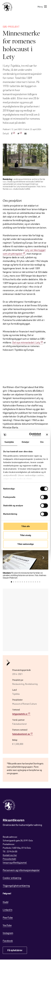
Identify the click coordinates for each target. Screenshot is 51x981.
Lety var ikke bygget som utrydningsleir (24, 251)
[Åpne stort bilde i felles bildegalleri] (25, 160)
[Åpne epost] (25, 133)
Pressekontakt (9, 858)
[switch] (44, 497)
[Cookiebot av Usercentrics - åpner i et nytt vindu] (30, 434)
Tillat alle (25, 526)
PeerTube (8, 917)
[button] (43, 558)
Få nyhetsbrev (14, 950)
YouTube (7, 925)
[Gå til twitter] (19, 133)
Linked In (7, 909)
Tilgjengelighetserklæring (16, 885)
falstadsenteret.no (21, 734)
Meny (40, 6)
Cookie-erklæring (12, 877)
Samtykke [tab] (9, 442)
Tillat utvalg (25, 535)
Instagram (8, 933)
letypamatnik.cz (19, 713)
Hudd (5, 902)
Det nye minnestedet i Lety (26, 342)
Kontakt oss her (10, 855)
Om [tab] (42, 442)
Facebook (8, 940)
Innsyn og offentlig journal (15, 862)
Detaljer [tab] (25, 442)
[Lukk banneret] (47, 435)
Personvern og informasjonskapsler (21, 870)
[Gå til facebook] (13, 133)
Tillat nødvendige (25, 544)
